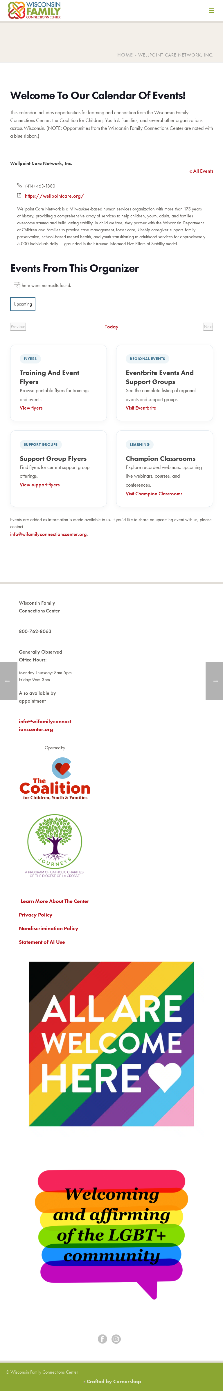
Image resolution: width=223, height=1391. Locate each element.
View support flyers (40, 484)
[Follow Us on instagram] (116, 1339)
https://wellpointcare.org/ (54, 195)
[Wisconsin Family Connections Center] (34, 11)
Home (125, 54)
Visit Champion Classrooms (154, 493)
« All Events (201, 171)
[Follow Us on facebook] (102, 1339)
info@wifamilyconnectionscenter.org (48, 534)
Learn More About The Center (55, 901)
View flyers (31, 407)
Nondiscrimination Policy (48, 928)
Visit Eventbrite (141, 407)
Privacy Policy (36, 914)
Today (111, 326)
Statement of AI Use (42, 942)
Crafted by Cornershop (114, 1381)
